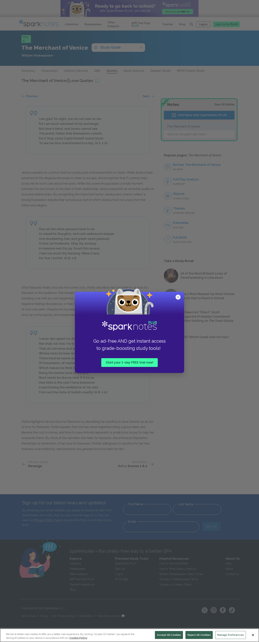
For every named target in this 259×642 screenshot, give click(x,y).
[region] (129, 635)
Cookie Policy (78, 637)
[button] (178, 297)
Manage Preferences (230, 634)
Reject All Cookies (199, 634)
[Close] (253, 635)
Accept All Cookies (169, 634)
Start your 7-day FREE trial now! (129, 362)
